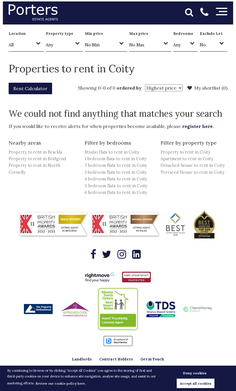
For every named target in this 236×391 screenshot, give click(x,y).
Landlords (82, 359)
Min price (94, 33)
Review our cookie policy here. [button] (61, 383)
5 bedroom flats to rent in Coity (116, 185)
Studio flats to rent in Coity (112, 152)
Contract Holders (116, 359)
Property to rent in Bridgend (37, 158)
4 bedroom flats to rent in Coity (116, 179)
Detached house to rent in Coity (193, 165)
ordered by (129, 88)
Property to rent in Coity (185, 152)
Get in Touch (152, 359)
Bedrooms (183, 33)
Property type (59, 33)
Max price (139, 33)
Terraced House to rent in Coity (192, 172)
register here (197, 126)
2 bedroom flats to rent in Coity (116, 165)
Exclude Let (211, 33)
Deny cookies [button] (195, 373)
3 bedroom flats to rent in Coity (116, 172)
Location (17, 33)
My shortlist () (210, 88)
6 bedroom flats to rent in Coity (116, 192)
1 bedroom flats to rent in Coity (115, 158)
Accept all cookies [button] (196, 383)
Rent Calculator (30, 88)
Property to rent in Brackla (35, 152)
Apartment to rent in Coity (187, 158)
